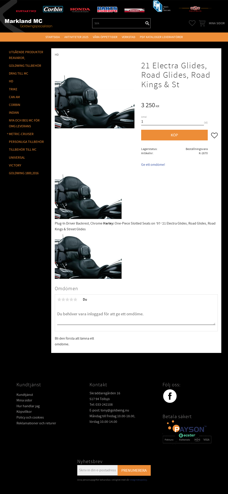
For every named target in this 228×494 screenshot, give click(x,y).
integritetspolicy (138, 480)
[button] (192, 23)
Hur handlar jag (28, 406)
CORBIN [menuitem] (14, 105)
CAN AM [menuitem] (14, 97)
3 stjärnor (67, 300)
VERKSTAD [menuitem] (128, 37)
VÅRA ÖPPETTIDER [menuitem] (105, 37)
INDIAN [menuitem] (14, 113)
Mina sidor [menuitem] (217, 23)
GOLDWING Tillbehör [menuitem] (25, 66)
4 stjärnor (71, 300)
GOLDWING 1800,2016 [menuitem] (24, 173)
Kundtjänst (24, 395)
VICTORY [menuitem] (15, 165)
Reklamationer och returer (36, 423)
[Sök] (147, 23)
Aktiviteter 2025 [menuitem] (76, 37)
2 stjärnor (63, 300)
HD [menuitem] (11, 81)
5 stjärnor (75, 300)
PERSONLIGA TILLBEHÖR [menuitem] (26, 142)
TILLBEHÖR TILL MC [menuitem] (23, 150)
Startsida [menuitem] (52, 37)
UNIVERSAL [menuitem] (17, 158)
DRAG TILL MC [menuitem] (18, 73)
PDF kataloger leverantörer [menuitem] (161, 37)
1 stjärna (59, 300)
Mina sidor (24, 400)
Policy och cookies (30, 417)
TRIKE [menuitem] (13, 89)
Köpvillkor (24, 411)
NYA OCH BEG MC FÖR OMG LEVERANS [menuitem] (24, 123)
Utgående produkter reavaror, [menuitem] (26, 55)
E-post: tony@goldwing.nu (109, 410)
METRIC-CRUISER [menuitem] (21, 134)
